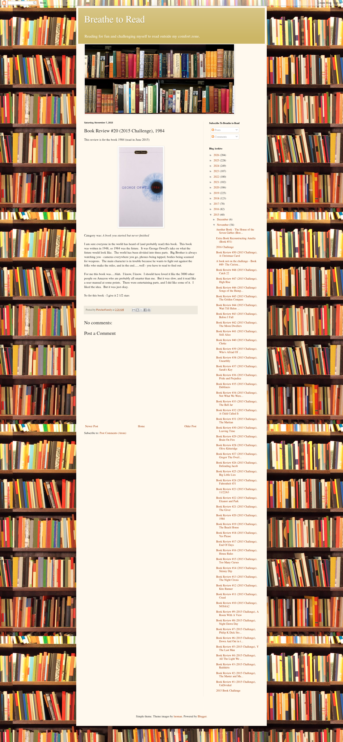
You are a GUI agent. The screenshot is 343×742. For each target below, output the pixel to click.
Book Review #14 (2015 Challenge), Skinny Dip (236, 569)
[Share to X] (141, 310)
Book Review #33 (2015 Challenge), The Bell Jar (236, 403)
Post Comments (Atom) (113, 433)
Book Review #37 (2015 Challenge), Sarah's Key (236, 367)
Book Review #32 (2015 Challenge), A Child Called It (236, 411)
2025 (217, 160)
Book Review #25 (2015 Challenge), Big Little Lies (236, 473)
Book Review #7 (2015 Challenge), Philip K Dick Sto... (236, 630)
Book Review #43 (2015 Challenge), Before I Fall (236, 315)
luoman (178, 716)
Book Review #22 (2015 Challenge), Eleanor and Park (236, 499)
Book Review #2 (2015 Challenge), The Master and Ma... (236, 674)
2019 (217, 193)
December (223, 219)
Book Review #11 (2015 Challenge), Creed (236, 595)
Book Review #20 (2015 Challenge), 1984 (236, 516)
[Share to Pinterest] (149, 310)
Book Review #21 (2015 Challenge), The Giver (236, 508)
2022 (217, 176)
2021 (217, 182)
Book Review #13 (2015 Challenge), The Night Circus (236, 578)
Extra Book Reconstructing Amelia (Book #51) (235, 239)
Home (141, 426)
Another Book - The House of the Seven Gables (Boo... (235, 231)
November (223, 225)
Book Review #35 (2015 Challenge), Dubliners (236, 385)
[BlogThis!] (138, 310)
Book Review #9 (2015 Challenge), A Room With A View (237, 613)
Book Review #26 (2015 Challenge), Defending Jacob (236, 464)
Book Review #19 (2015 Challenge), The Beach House (236, 525)
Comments (220, 137)
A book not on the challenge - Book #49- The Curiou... (236, 262)
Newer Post (91, 426)
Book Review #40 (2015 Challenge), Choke (236, 341)
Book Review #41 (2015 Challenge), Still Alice (236, 332)
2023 (217, 171)
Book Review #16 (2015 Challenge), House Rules (236, 551)
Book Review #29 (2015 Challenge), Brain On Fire (236, 438)
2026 (217, 155)
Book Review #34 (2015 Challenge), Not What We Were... (236, 394)
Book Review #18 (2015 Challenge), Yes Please (236, 534)
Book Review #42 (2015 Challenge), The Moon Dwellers (236, 324)
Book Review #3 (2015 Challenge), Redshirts (236, 665)
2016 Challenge (225, 247)
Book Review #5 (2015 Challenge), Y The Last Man (237, 648)
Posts (217, 130)
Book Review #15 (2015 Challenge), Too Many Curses (236, 560)
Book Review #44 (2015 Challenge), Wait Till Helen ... (236, 306)
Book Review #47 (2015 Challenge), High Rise (236, 280)
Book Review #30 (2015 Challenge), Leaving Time (236, 429)
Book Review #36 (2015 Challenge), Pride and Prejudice (236, 376)
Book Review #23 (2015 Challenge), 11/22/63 (236, 490)
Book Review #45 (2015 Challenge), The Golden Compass (236, 297)
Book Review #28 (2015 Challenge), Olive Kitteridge (236, 446)
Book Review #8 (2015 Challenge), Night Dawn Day (236, 622)
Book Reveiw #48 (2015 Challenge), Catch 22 (236, 271)
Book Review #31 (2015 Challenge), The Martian (236, 420)
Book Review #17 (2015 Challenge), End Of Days (236, 543)
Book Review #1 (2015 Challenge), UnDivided (236, 683)
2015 (217, 214)
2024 (217, 166)
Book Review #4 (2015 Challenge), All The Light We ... (236, 657)
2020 (217, 187)
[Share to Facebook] (145, 310)
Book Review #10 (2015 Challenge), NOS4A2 (236, 604)
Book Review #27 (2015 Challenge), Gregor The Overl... (236, 455)
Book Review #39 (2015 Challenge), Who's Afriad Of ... (236, 350)
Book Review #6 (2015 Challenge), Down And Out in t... (236, 639)
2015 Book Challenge (228, 690)
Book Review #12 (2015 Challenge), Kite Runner (236, 587)
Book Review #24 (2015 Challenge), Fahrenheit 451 (236, 481)
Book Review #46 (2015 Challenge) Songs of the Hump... (236, 289)
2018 (217, 198)
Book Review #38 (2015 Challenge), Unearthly (236, 359)
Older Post (190, 426)
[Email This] (134, 310)
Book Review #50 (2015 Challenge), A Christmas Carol (236, 254)
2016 (217, 209)
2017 (217, 203)
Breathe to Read (114, 18)
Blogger (202, 716)
